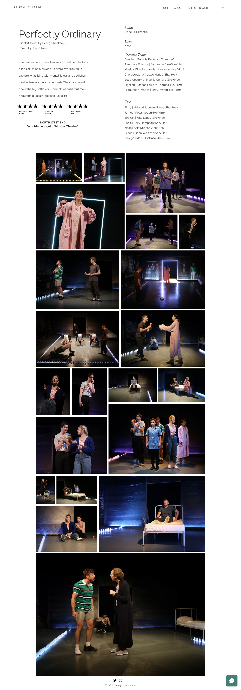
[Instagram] (120, 680)
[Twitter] (115, 680)
